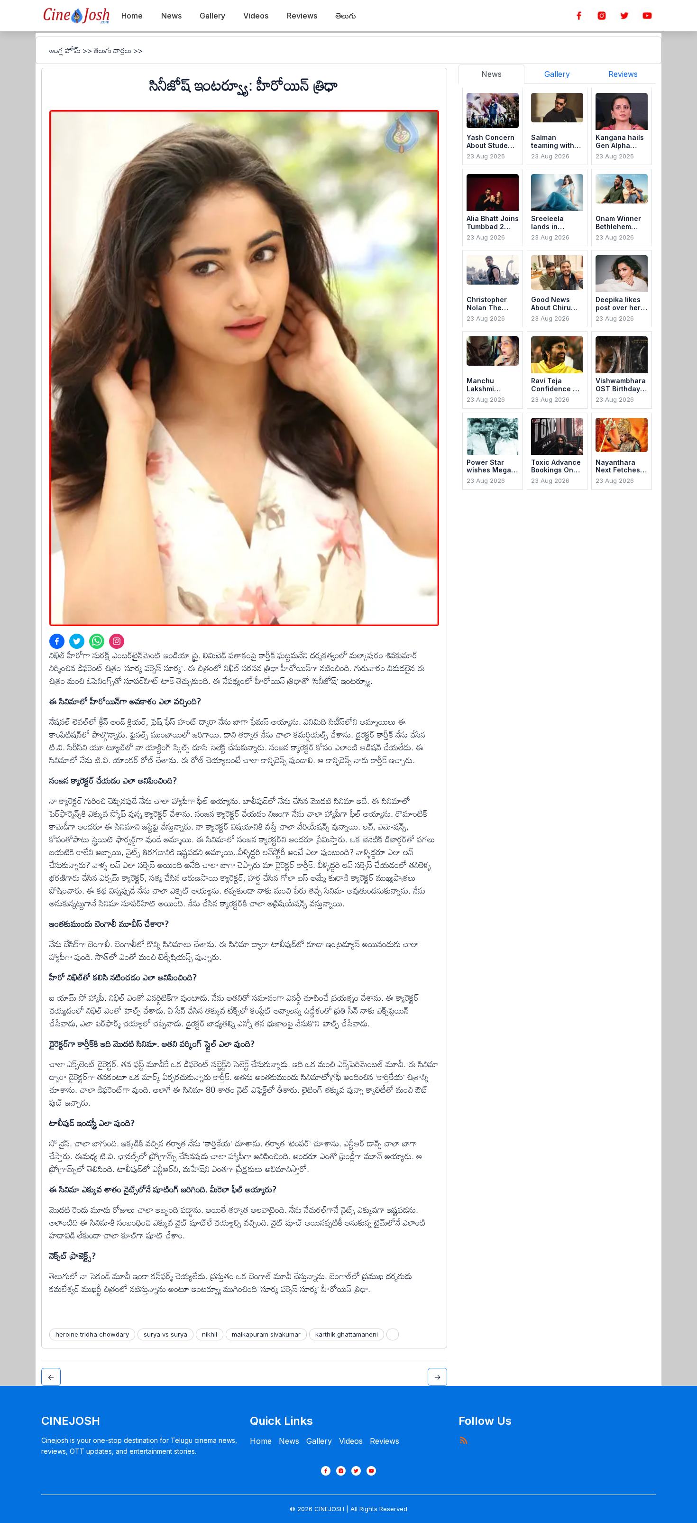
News (289, 1441)
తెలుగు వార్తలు (112, 50)
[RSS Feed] (463, 1440)
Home (261, 1441)
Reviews (384, 1441)
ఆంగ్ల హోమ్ (65, 50)
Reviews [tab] (623, 74)
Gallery (319, 1441)
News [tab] (491, 74)
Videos (351, 1441)
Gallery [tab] (557, 74)
